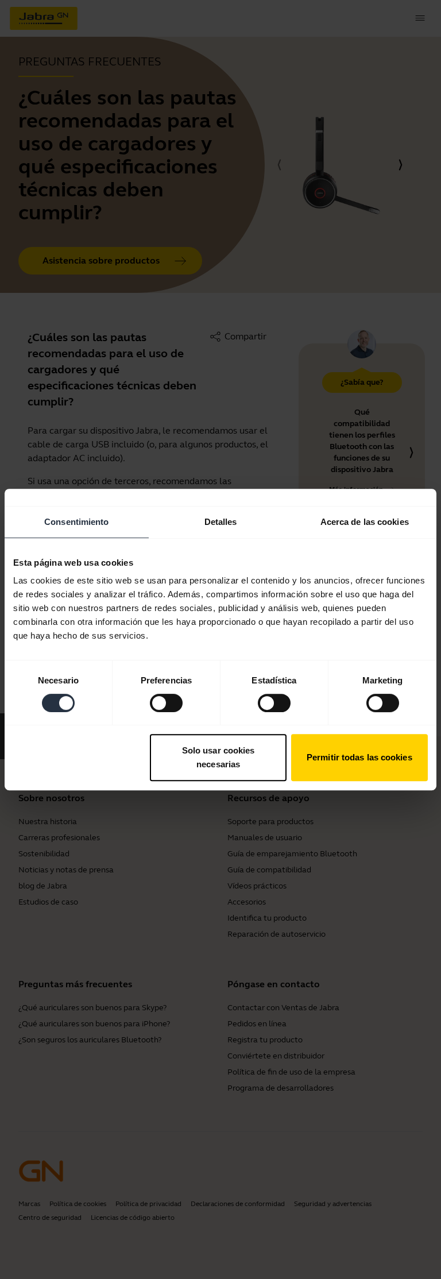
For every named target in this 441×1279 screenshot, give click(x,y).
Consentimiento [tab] (76, 522)
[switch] (166, 703)
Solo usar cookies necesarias (218, 757)
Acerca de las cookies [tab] (364, 522)
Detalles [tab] (220, 522)
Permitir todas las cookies (359, 757)
